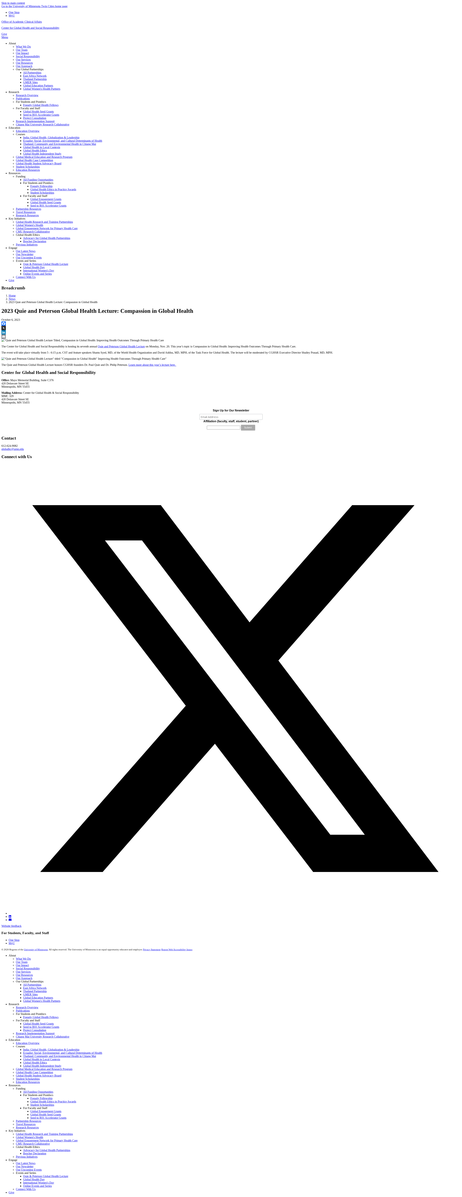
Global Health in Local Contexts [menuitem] (41, 147)
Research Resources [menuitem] (27, 215)
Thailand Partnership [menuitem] (35, 79)
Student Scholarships (28, 1078)
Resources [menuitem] (14, 173)
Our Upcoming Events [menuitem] (29, 257)
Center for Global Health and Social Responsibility (30, 27)
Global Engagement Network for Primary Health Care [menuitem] (47, 228)
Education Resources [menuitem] (28, 169)
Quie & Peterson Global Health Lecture (45, 1176)
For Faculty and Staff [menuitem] (28, 108)
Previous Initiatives (27, 1156)
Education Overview (28, 1043)
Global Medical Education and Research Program (44, 1069)
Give (4, 34)
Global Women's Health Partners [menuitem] (41, 88)
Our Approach (24, 978)
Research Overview (27, 1007)
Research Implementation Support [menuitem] (35, 121)
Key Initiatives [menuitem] (17, 218)
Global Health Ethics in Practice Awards (53, 1101)
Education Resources (28, 1082)
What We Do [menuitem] (23, 46)
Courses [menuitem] (20, 134)
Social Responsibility (28, 968)
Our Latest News (25, 1163)
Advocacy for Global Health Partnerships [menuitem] (46, 238)
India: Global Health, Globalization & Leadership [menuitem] (51, 137)
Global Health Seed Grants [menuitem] (38, 111)
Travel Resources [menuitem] (26, 212)
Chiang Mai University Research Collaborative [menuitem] (42, 124)
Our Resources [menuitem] (24, 62)
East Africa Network (35, 987)
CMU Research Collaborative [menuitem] (33, 231)
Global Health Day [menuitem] (34, 267)
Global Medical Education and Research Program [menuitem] (44, 156)
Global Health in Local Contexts (41, 1059)
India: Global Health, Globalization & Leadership (51, 1049)
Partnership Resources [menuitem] (28, 208)
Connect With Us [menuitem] (26, 277)
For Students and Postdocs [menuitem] (31, 101)
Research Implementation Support (35, 1033)
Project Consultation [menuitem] (34, 118)
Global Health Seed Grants (38, 1023)
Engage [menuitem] (13, 247)
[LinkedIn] (231, 332)
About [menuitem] (12, 43)
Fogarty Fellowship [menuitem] (41, 186)
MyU (12, 15)
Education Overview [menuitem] (28, 131)
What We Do (23, 958)
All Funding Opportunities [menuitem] (38, 179)
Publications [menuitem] (23, 98)
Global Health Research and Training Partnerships (44, 1134)
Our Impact (22, 965)
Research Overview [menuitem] (27, 95)
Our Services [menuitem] (23, 59)
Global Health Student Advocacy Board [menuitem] (38, 163)
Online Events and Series (37, 1185)
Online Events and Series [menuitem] (37, 273)
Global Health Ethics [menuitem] (35, 150)
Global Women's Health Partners (41, 1000)
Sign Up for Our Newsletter (231, 410)
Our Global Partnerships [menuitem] (29, 69)
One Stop (14, 12)
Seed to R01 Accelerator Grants (41, 1026)
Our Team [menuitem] (21, 49)
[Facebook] (231, 323)
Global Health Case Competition (34, 1072)
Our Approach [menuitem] (24, 66)
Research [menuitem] (14, 92)
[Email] (231, 336)
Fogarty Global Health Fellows (40, 1017)
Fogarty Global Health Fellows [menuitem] (40, 105)
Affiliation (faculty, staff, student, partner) (231, 421)
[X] (231, 328)
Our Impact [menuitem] (22, 53)
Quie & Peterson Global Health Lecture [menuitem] (45, 264)
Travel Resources (26, 1124)
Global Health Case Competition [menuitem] (34, 160)
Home (12, 295)
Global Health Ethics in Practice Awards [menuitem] (53, 189)
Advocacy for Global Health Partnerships (46, 1150)
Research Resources (27, 1127)
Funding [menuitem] (20, 176)
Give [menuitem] (11, 280)
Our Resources (24, 974)
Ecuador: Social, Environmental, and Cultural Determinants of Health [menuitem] (62, 140)
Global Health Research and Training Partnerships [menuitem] (44, 221)
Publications (23, 1010)
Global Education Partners (38, 997)
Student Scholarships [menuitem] (28, 166)
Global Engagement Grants (45, 1111)
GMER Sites (30, 994)
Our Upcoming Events (29, 1169)
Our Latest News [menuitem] (25, 251)
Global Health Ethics (35, 1062)
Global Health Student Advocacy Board (38, 1075)
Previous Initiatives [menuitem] (27, 244)
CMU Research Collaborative (33, 1143)
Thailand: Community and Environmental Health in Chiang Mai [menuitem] (59, 144)
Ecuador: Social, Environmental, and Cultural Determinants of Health (62, 1052)
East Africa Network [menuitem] (35, 75)
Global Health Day (34, 1179)
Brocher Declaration (34, 1153)
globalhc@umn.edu (12, 449)
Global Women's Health (29, 1137)
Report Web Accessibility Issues (176, 949)
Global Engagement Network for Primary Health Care (47, 1140)
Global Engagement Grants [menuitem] (45, 199)
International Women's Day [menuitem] (38, 270)
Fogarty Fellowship (41, 1098)
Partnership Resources (28, 1121)
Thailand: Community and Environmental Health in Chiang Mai (59, 1056)
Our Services (23, 971)
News (12, 298)
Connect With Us (26, 1189)
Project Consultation (34, 1030)
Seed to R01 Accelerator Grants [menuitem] (41, 114)
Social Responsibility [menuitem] (28, 56)
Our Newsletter (24, 1166)
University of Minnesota (36, 949)
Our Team (21, 962)
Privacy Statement (152, 949)
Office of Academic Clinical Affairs (21, 21)
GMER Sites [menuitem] (30, 82)
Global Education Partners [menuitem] (38, 85)
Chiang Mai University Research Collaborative (42, 1036)
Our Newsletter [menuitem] (24, 254)
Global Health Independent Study (42, 1065)
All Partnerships (32, 984)
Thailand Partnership (35, 991)
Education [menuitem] (14, 127)
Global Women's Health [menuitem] (29, 225)
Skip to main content (13, 3)
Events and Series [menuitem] (26, 260)
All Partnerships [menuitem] (32, 72)
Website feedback (11, 925)
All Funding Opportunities (38, 1091)
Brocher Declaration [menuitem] (34, 241)
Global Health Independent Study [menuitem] (42, 153)
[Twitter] (235, 913)
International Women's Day (38, 1182)
